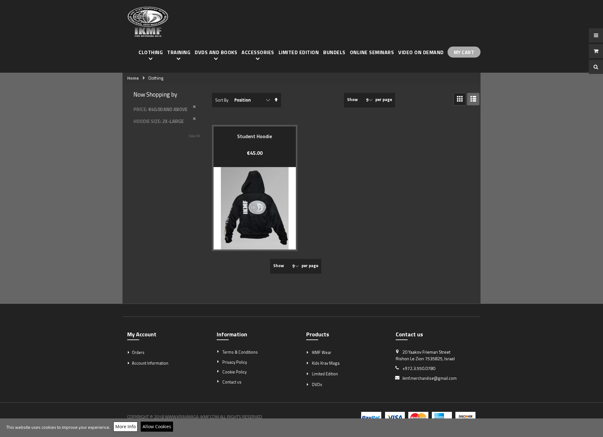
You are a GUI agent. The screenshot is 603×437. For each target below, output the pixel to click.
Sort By (221, 100)
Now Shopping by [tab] (155, 94)
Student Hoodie (254, 136)
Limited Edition (325, 374)
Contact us (232, 382)
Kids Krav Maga (326, 363)
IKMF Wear (321, 352)
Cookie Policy (234, 372)
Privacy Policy (234, 362)
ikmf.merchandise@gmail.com (429, 378)
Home (133, 78)
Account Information (150, 363)
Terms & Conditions (240, 352)
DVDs (317, 384)
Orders (138, 352)
